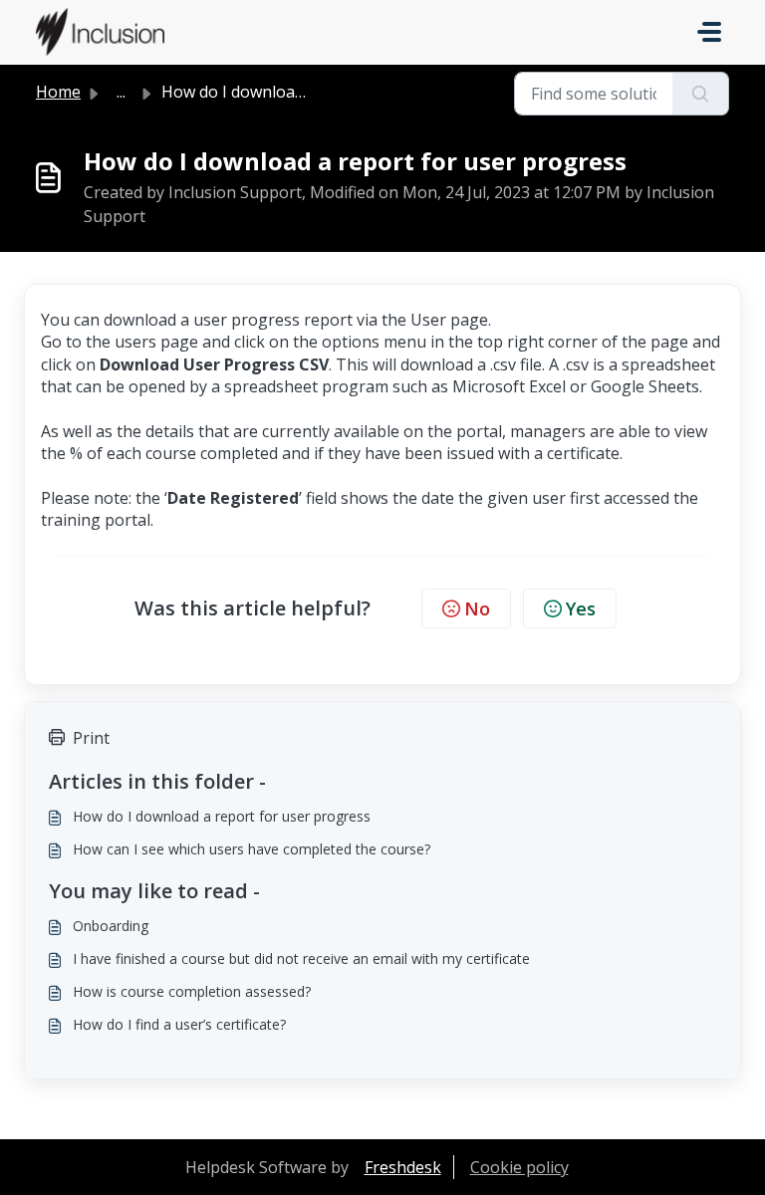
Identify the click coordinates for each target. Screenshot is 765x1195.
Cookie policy (519, 1167)
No (477, 608)
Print (91, 738)
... (121, 92)
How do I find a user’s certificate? (179, 1024)
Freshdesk (403, 1167)
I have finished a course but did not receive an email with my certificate (301, 958)
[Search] (700, 94)
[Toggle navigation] (709, 32)
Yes (581, 608)
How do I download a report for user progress (222, 816)
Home (58, 92)
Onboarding (110, 925)
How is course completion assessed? (192, 991)
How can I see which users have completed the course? (251, 848)
